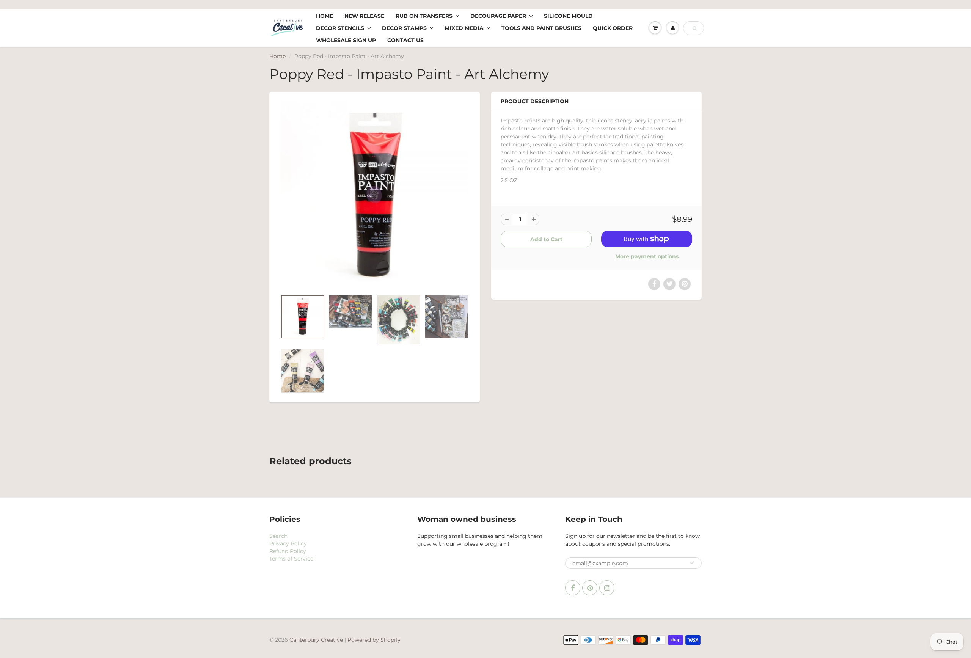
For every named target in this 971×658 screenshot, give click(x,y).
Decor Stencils (340, 28)
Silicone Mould (568, 16)
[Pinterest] (589, 587)
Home (324, 16)
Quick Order (613, 28)
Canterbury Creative (316, 639)
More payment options (647, 256)
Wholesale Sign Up (346, 40)
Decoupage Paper (498, 16)
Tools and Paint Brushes (541, 28)
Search (278, 535)
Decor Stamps (404, 28)
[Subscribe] (692, 563)
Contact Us (405, 40)
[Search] (694, 28)
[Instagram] (606, 587)
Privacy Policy (288, 543)
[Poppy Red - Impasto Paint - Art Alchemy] (374, 195)
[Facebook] (572, 587)
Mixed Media (464, 28)
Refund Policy (287, 551)
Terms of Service (291, 558)
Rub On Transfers (424, 16)
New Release (364, 16)
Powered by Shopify (374, 639)
